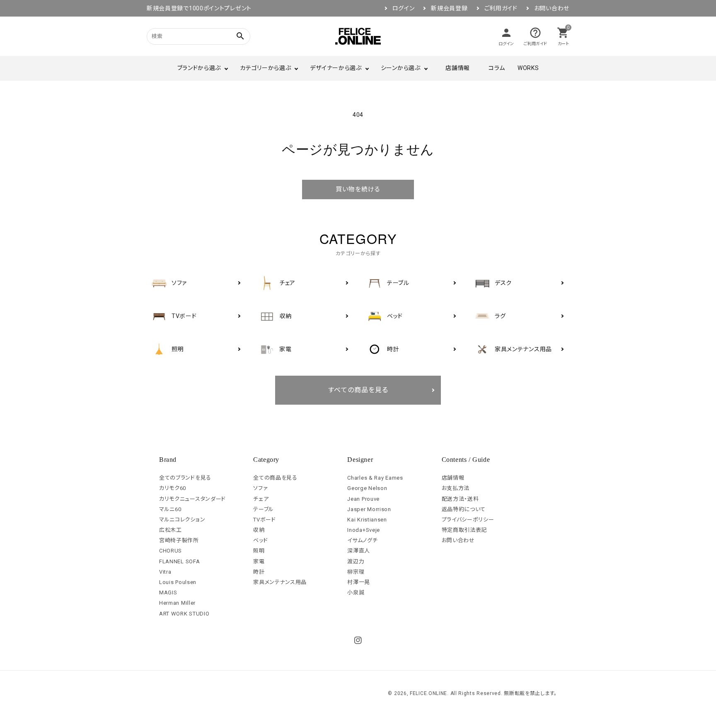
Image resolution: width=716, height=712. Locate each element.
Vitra (165, 572)
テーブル (263, 509)
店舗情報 (457, 68)
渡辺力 (355, 561)
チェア (260, 499)
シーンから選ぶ (401, 68)
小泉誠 (355, 592)
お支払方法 (456, 488)
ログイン (403, 8)
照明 (258, 551)
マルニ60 (170, 509)
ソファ (260, 488)
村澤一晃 (358, 582)
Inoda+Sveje (363, 530)
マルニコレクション (182, 520)
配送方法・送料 (460, 499)
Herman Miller (177, 603)
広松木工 (170, 530)
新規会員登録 (449, 8)
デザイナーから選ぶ (335, 68)
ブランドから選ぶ (199, 68)
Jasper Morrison (369, 509)
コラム (497, 68)
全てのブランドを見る (185, 478)
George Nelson (367, 488)
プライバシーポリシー (468, 520)
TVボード (264, 520)
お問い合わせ (551, 8)
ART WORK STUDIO (184, 614)
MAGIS (168, 592)
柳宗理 (355, 572)
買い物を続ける (358, 189)
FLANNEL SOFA (179, 561)
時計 (258, 572)
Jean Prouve (363, 499)
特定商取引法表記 (464, 530)
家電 (258, 561)
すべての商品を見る (358, 390)
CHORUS (170, 551)
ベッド (260, 540)
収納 (258, 530)
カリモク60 (172, 488)
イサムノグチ (362, 540)
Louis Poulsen (177, 582)
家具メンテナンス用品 (280, 582)
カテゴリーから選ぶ (265, 68)
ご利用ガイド (501, 8)
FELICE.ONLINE (428, 693)
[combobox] (188, 36)
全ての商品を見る (275, 478)
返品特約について (464, 509)
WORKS (528, 68)
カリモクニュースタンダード (192, 499)
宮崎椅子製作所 (179, 540)
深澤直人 (358, 551)
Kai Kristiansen (367, 520)
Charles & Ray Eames (375, 478)
